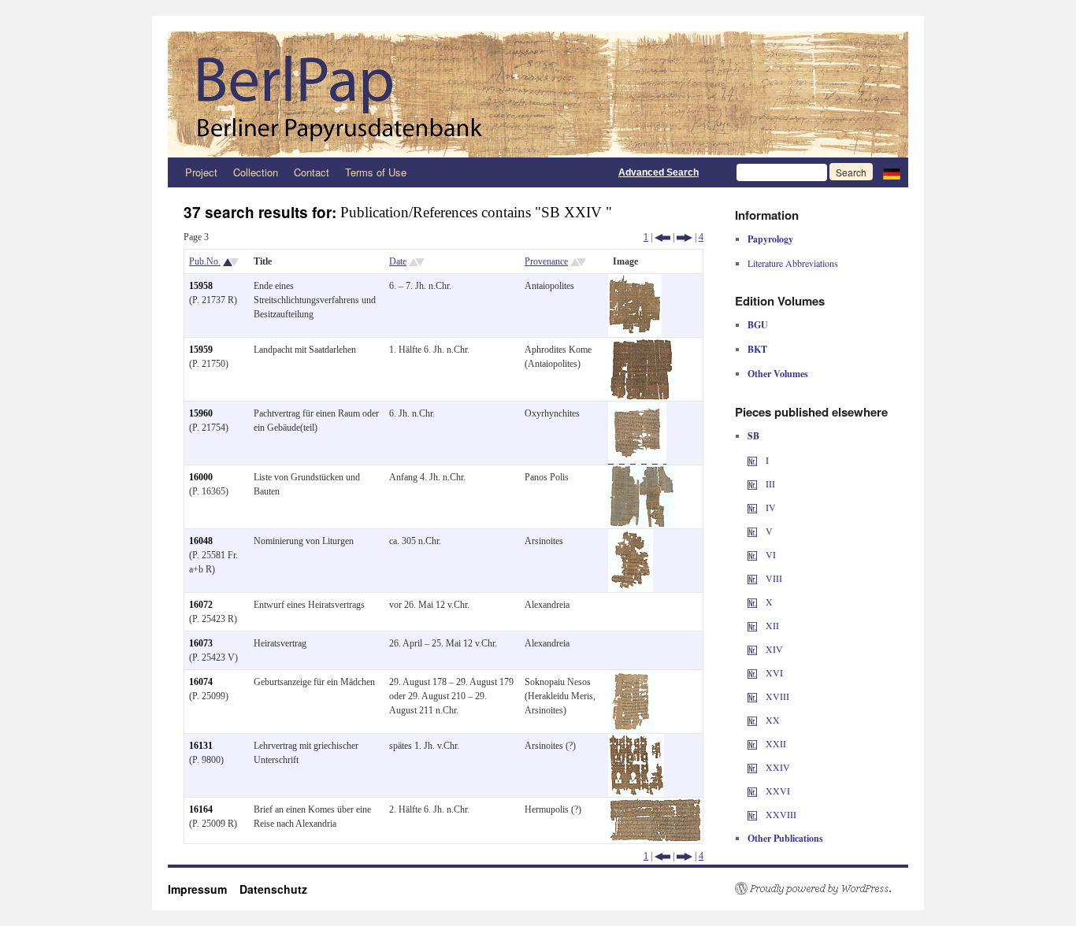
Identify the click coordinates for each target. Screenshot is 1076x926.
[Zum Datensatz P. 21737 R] (635, 281)
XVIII (776, 696)
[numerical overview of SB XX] (752, 719)
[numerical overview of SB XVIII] (752, 696)
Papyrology (770, 239)
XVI (773, 672)
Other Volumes (778, 373)
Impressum (203, 889)
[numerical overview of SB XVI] (752, 672)
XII (771, 625)
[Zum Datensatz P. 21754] (637, 408)
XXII (774, 743)
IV (769, 507)
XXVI (776, 790)
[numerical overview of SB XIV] (752, 649)
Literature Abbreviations (793, 263)
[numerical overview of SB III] (752, 483)
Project (201, 172)
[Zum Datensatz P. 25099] (631, 677)
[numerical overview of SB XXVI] (752, 790)
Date (397, 261)
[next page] (684, 237)
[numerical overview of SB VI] (752, 554)
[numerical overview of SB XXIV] (752, 767)
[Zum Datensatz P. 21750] (641, 344)
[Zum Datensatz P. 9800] (636, 740)
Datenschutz (273, 889)
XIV (773, 649)
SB (753, 436)
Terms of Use (375, 172)
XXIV (776, 767)
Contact (311, 172)
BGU (758, 325)
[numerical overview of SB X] (752, 601)
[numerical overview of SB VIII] (752, 578)
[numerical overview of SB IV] (752, 507)
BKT (757, 349)
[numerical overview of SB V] (752, 530)
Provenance (546, 261)
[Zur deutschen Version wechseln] (891, 172)
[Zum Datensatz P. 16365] (641, 472)
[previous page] (662, 237)
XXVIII (779, 814)
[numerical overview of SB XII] (752, 625)
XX (771, 719)
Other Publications (785, 838)
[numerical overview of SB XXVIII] (752, 814)
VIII (772, 578)
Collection (255, 172)
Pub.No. (205, 261)
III (769, 483)
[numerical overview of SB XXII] (752, 743)
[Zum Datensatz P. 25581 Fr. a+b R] (630, 536)
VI (769, 554)
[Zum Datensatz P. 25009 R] (655, 804)
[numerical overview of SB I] (752, 460)
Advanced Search (658, 172)
